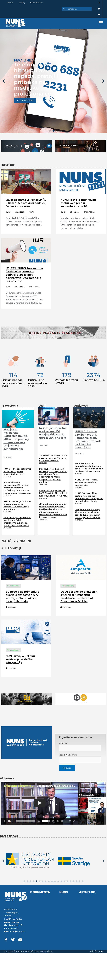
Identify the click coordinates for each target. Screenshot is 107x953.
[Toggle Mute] (38, 821)
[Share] (53, 821)
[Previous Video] (62, 821)
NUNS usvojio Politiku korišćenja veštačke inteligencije (86, 482)
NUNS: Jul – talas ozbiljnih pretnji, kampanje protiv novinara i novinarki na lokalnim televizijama (88, 439)
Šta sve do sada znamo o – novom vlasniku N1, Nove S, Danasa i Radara (53, 458)
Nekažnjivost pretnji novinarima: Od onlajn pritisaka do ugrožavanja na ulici (52, 432)
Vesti (31, 212)
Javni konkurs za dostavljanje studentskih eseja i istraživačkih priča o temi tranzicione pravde (89, 467)
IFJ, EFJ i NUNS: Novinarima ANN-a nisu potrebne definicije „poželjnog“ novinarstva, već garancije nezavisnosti (24, 275)
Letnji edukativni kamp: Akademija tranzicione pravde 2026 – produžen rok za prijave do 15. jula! (87, 513)
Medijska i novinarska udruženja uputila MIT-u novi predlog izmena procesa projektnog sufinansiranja (16, 439)
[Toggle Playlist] (70, 821)
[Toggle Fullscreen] (74, 821)
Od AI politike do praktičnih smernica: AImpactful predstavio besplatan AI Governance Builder (78, 596)
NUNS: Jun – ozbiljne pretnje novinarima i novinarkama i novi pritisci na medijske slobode (89, 497)
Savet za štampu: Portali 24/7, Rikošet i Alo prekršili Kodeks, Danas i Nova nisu (26, 203)
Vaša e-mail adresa (68, 754)
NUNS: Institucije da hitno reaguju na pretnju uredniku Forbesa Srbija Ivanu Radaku (17, 505)
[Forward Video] (66, 821)
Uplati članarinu (36, 3)
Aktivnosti (81, 405)
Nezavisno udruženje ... (19, 785)
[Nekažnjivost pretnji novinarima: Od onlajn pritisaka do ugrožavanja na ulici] (53, 416)
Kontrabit (98, 951)
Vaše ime (63, 743)
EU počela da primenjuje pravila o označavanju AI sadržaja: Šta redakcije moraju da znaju (22, 596)
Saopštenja (89, 212)
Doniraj (22, 3)
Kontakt (10, 3)
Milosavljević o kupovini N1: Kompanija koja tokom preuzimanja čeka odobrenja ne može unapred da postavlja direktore (53, 475)
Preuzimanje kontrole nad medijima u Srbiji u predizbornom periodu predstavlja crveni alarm (17, 521)
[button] (68, 23)
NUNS (8, 212)
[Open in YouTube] (57, 821)
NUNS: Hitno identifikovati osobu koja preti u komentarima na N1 (78, 203)
